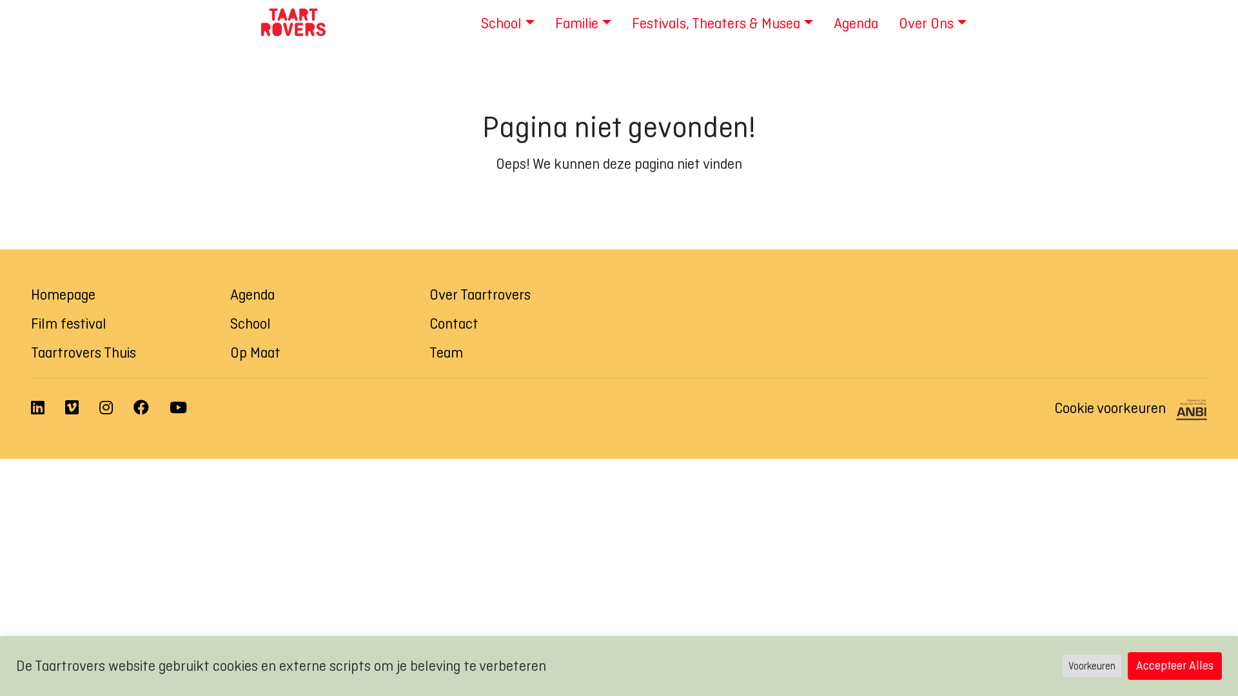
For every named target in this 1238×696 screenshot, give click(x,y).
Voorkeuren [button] (1091, 666)
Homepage (63, 294)
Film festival (68, 323)
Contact (453, 323)
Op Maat (255, 352)
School (250, 323)
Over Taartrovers (480, 294)
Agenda (252, 294)
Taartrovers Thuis (83, 352)
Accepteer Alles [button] (1174, 665)
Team (446, 352)
